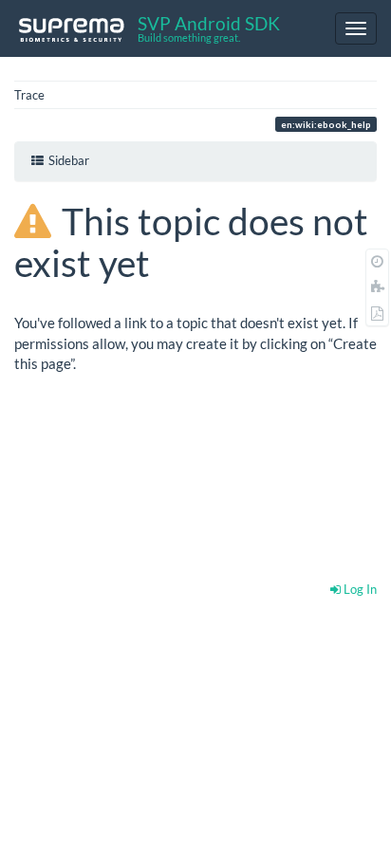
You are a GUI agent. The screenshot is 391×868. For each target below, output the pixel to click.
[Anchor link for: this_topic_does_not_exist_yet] (168, 260)
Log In (359, 589)
